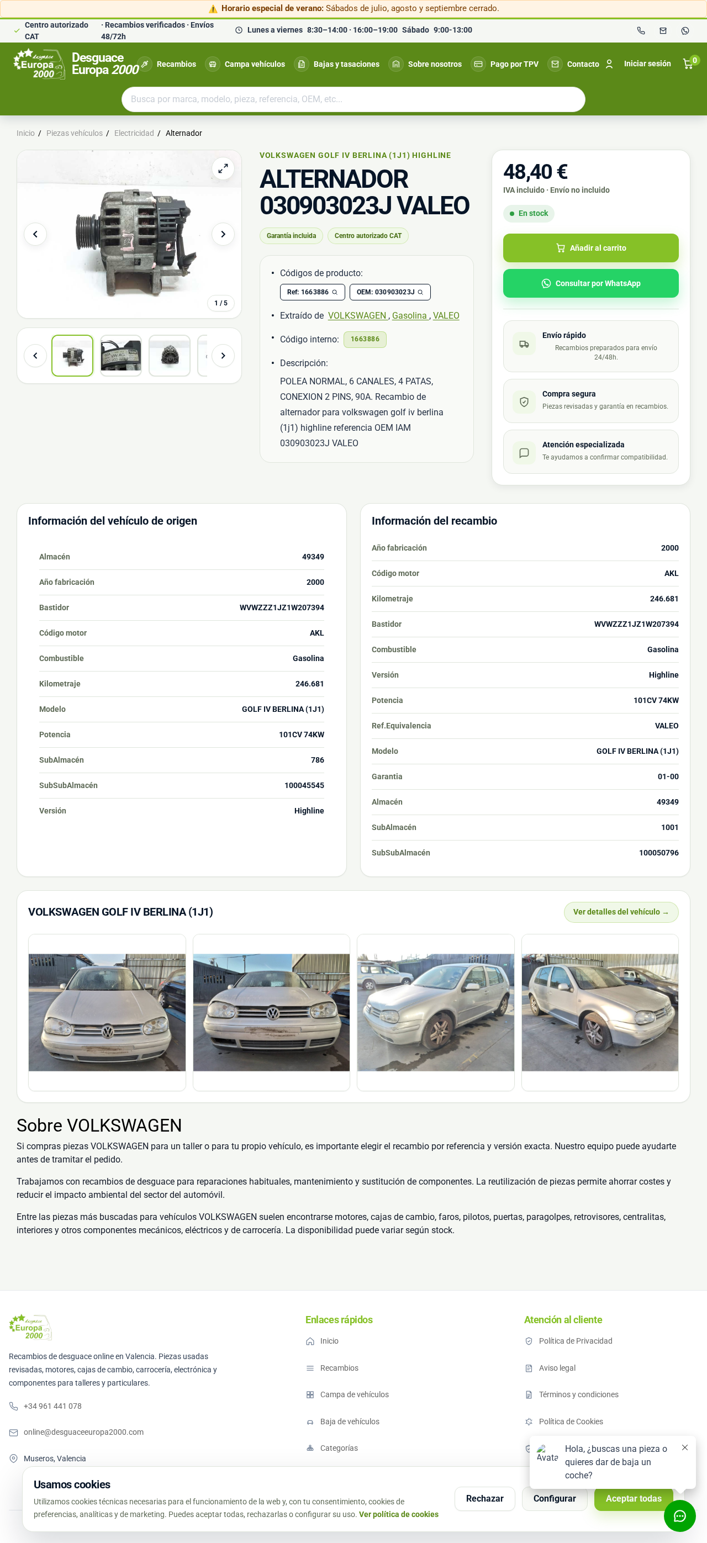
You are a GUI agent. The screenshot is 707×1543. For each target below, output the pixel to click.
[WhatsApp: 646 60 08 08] (685, 31)
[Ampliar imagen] (223, 168)
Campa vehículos (255, 64)
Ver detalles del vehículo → (621, 911)
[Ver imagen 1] (72, 356)
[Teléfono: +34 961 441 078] (641, 31)
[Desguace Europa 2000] (30, 1327)
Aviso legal (557, 1368)
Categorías (339, 1448)
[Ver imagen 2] (121, 356)
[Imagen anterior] (35, 234)
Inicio (329, 1340)
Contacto (583, 64)
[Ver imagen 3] (170, 356)
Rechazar (485, 1498)
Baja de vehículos (349, 1421)
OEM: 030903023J (386, 292)
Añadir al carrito (598, 248)
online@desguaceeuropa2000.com (84, 1432)
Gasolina (410, 315)
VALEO (446, 315)
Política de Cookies (571, 1421)
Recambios (176, 64)
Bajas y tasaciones (346, 64)
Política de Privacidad (576, 1340)
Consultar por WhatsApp (598, 283)
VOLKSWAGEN (358, 315)
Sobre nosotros (435, 64)
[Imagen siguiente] (223, 234)
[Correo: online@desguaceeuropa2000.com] (663, 31)
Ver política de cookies (399, 1514)
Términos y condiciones (579, 1394)
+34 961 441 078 (53, 1406)
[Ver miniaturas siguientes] (223, 355)
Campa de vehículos (354, 1394)
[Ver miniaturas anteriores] (35, 355)
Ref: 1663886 (308, 292)
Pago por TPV (514, 64)
